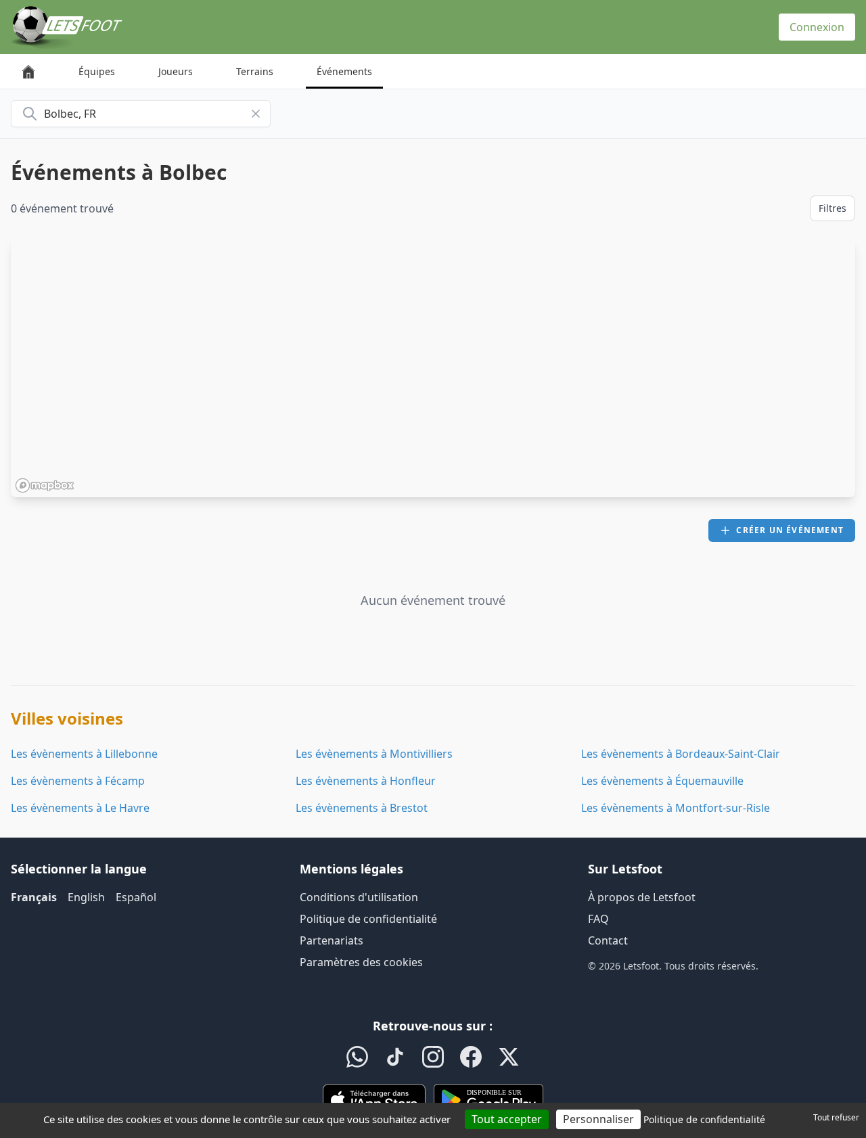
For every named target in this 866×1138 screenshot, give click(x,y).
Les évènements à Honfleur (366, 780)
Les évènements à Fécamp (78, 780)
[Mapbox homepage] (44, 485)
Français (34, 897)
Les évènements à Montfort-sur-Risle (675, 807)
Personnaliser (598, 1119)
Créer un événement (790, 530)
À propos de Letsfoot (642, 897)
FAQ (598, 918)
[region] (433, 367)
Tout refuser (836, 1117)
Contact (608, 940)
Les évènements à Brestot (362, 807)
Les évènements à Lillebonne (84, 753)
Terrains (254, 71)
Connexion (817, 27)
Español (136, 897)
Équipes (96, 71)
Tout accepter (507, 1119)
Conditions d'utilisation (359, 897)
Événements (344, 71)
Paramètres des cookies (361, 962)
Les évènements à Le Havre (80, 807)
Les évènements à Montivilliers (374, 753)
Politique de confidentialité (368, 918)
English (86, 897)
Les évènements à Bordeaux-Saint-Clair (680, 753)
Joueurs (175, 71)
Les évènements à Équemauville (662, 780)
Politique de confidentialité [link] (704, 1119)
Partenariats (331, 940)
